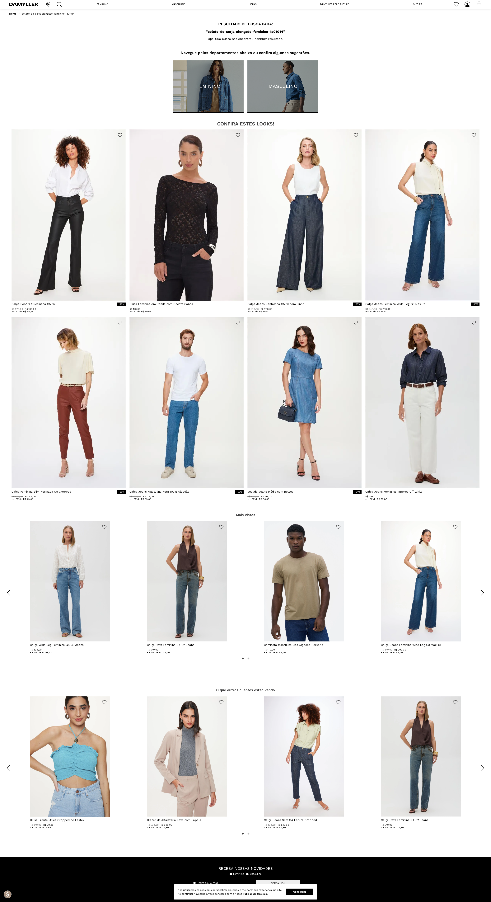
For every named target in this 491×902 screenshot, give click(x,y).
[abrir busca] (60, 4)
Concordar (299, 891)
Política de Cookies (255, 893)
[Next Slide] (482, 593)
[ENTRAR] (467, 4)
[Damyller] (23, 4)
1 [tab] (243, 658)
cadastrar (278, 882)
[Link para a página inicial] (12, 13)
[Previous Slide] (9, 593)
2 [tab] (248, 658)
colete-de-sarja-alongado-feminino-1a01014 (48, 13)
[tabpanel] (70, 587)
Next (479, 590)
